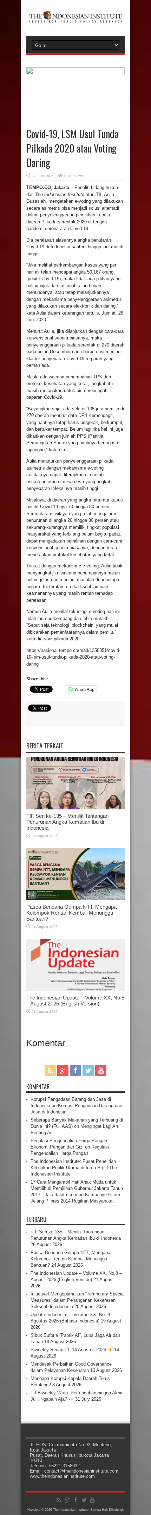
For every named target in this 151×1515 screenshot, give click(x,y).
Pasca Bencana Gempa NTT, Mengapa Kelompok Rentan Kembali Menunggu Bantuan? (71, 913)
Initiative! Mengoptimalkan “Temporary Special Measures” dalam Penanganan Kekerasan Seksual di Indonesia (78, 1300)
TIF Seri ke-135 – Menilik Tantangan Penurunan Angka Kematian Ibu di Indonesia (67, 822)
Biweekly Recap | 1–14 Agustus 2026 (69, 1349)
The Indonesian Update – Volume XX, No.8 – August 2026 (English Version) (75, 1000)
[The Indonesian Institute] (75, 18)
